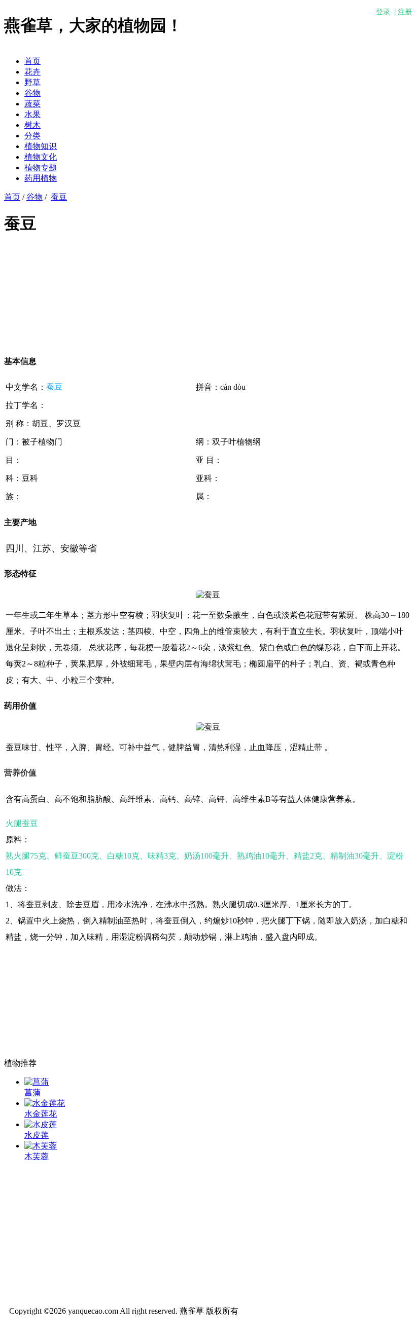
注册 (405, 12)
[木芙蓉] (40, 1145)
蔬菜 (32, 103)
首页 (32, 61)
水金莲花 (40, 1113)
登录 (383, 12)
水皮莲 (36, 1135)
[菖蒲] (36, 1082)
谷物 (32, 93)
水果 (32, 114)
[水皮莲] (40, 1124)
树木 (32, 125)
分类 (32, 135)
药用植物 (40, 178)
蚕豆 (59, 197)
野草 (32, 82)
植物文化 (40, 157)
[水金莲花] (44, 1103)
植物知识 (40, 146)
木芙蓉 (36, 1156)
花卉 (32, 71)
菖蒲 (32, 1092)
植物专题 (40, 167)
